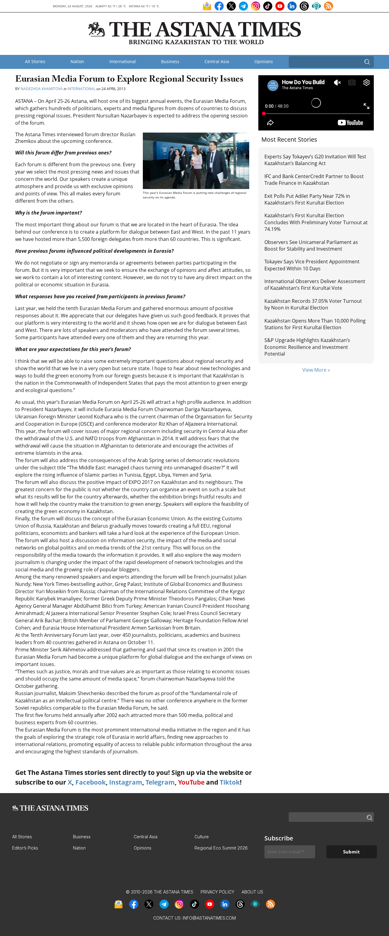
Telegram (160, 782)
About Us (252, 891)
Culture (201, 836)
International (122, 61)
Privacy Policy (217, 891)
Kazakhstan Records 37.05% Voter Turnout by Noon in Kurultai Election (313, 304)
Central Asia (217, 61)
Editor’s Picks (25, 847)
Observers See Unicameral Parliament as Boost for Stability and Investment (311, 245)
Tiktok (230, 782)
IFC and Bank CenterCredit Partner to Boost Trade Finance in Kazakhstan (314, 179)
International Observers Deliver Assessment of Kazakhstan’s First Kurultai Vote (314, 284)
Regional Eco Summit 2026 (221, 847)
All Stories (35, 61)
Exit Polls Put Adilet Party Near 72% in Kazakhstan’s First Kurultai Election (307, 199)
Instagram (125, 782)
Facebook (90, 782)
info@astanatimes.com (209, 918)
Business (170, 61)
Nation (77, 61)
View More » (316, 370)
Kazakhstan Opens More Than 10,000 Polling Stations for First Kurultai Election (315, 324)
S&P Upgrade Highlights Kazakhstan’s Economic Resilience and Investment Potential (307, 347)
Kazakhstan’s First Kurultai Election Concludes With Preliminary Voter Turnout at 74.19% (316, 222)
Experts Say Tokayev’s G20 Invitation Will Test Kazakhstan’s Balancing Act (315, 160)
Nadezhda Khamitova (42, 88)
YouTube (191, 782)
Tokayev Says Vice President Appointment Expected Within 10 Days (312, 265)
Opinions (263, 61)
